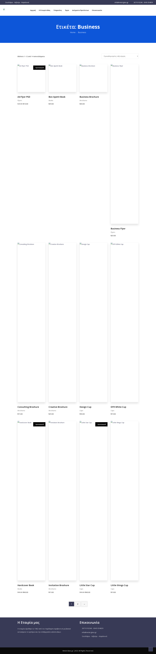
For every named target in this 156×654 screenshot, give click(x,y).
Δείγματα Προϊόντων (80, 10)
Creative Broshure (58, 406)
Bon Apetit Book (57, 96)
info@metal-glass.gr (121, 2)
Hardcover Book (26, 585)
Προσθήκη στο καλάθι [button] (31, 78)
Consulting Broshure (28, 406)
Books (51, 100)
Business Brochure (89, 96)
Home (72, 32)
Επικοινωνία (97, 10)
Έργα (67, 10)
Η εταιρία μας (44, 10)
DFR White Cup (118, 406)
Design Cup (85, 406)
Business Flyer (118, 228)
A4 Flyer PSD (24, 96)
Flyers (20, 100)
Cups (81, 410)
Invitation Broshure (59, 585)
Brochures (83, 100)
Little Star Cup (87, 585)
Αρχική (33, 10)
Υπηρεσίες (57, 10)
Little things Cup (119, 585)
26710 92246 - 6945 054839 (143, 2)
